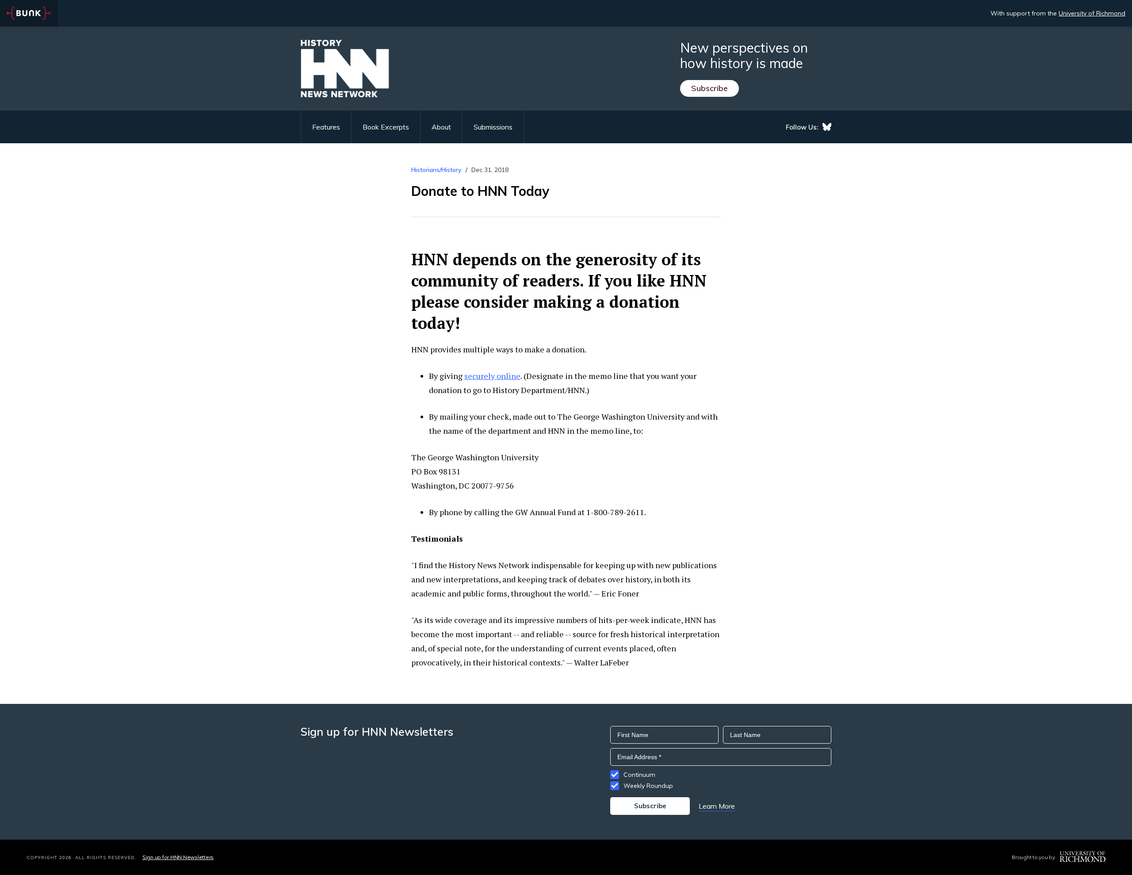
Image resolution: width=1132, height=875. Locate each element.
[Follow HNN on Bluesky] (826, 126)
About (441, 126)
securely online (492, 376)
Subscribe (709, 88)
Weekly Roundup (648, 786)
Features (326, 126)
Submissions (493, 126)
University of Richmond (1092, 13)
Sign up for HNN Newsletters (178, 857)
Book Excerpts (386, 126)
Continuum (639, 775)
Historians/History (436, 170)
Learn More (717, 806)
